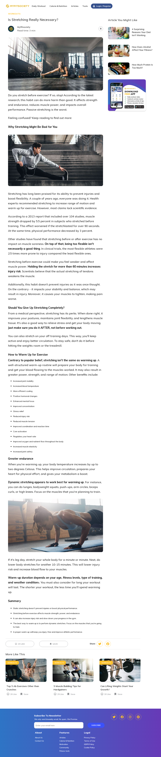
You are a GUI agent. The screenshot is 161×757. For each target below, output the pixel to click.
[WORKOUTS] (26, 681)
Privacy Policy (89, 737)
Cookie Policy (89, 747)
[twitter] (108, 644)
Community (64, 747)
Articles (62, 737)
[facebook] (100, 644)
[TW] (122, 717)
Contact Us (39, 741)
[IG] (130, 717)
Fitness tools (64, 751)
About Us (39, 737)
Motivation (63, 744)
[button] (75, 6)
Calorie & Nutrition (66, 741)
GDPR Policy (89, 744)
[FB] (114, 717)
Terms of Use (89, 741)
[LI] (138, 717)
